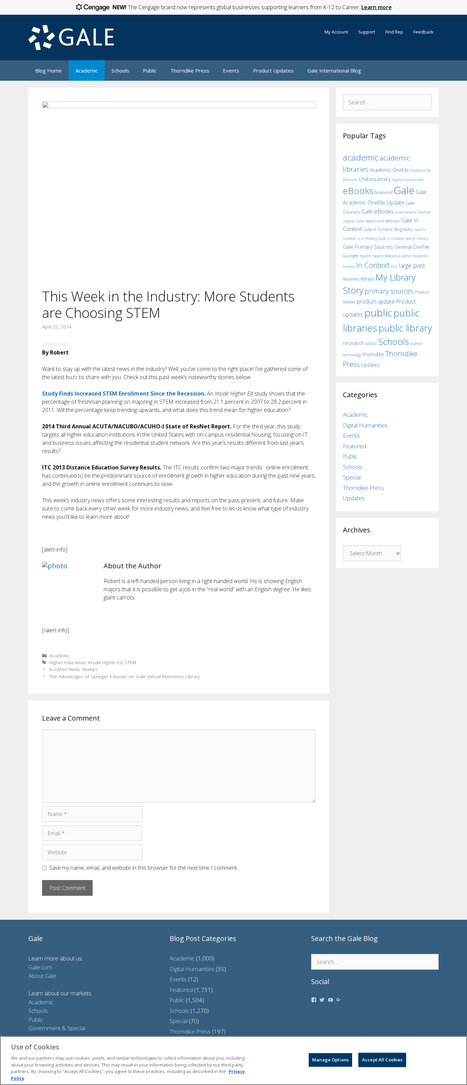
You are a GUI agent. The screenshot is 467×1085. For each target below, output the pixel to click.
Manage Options (330, 1060)
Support (366, 32)
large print (412, 265)
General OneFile (412, 247)
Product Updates (273, 70)
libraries (351, 279)
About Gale (42, 976)
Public (150, 70)
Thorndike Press (189, 70)
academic (360, 157)
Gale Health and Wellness (378, 220)
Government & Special (56, 1028)
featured (383, 192)
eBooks (358, 190)
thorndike (373, 354)
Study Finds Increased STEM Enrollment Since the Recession (123, 393)
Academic (87, 70)
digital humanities (408, 179)
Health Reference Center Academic (400, 256)
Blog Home (48, 70)
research (353, 342)
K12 (394, 266)
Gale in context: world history (403, 238)
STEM (130, 662)
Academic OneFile (389, 170)
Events (231, 70)
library (367, 278)
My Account (336, 32)
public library (405, 328)
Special (352, 477)
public (378, 313)
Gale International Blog (334, 70)
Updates (370, 365)
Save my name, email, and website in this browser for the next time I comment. (143, 867)
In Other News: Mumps (73, 669)
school (371, 343)
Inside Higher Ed (105, 662)
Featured (354, 446)
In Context (373, 265)
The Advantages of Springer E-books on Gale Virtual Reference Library (124, 676)
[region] (233, 1060)
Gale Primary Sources (368, 246)
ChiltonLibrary (375, 179)
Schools (120, 70)
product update (376, 301)
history (349, 266)
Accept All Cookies (382, 1060)
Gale (404, 190)
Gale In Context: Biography (388, 229)
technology (352, 354)
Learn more (376, 7)
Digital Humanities (365, 425)
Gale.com (40, 967)
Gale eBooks (377, 211)
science (416, 343)
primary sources (389, 291)
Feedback (423, 32)
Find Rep (394, 32)
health (365, 255)
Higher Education (67, 662)
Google (351, 256)
